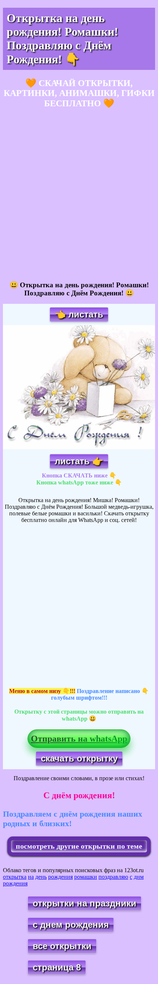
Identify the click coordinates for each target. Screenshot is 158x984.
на (31, 877)
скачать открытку (79, 758)
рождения (60, 877)
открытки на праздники (84, 903)
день (41, 877)
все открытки (62, 946)
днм (139, 877)
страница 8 (57, 967)
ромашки (85, 877)
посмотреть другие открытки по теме (79, 846)
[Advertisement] (79, 195)
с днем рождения (71, 925)
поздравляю (113, 877)
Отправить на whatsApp (79, 738)
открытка (14, 877)
